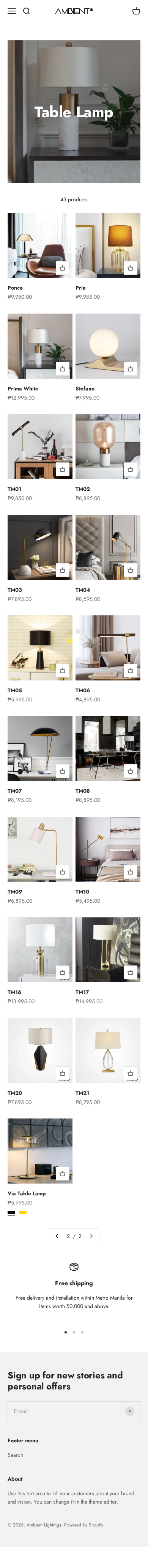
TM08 (83, 791)
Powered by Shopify (83, 1525)
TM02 (83, 489)
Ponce (15, 288)
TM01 (14, 489)
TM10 (82, 891)
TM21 (82, 1093)
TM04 (83, 590)
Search (15, 1455)
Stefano (85, 388)
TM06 (83, 690)
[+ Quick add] (62, 268)
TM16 (14, 992)
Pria (81, 288)
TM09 (15, 891)
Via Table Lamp (27, 1193)
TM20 (15, 1093)
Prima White (23, 388)
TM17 (82, 992)
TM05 (15, 690)
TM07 (15, 791)
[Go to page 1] (57, 1236)
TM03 (15, 590)
